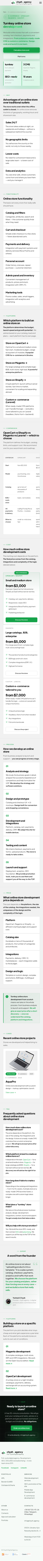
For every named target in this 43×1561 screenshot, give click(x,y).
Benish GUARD (6, 1482)
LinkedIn (24, 1468)
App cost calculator (8, 1517)
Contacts (4, 1513)
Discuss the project (21, 729)
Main (4, 12)
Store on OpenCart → (17, 343)
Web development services (31, 1479)
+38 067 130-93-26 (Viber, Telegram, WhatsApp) (31, 1512)
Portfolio (4, 1520)
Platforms (21, 56)
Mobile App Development (29, 1491)
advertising (27, 1232)
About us (4, 1510)
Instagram (14, 1468)
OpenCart (27, 1159)
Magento (27, 1162)
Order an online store (21, 1428)
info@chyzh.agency (31, 1521)
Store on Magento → (16, 362)
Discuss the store (21, 620)
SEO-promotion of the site (32, 1485)
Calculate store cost (21, 50)
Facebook (5, 1468)
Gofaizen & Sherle (8, 1485)
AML (3, 1478)
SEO (17, 1232)
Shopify (26, 1165)
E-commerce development (29, 1497)
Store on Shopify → (16, 379)
